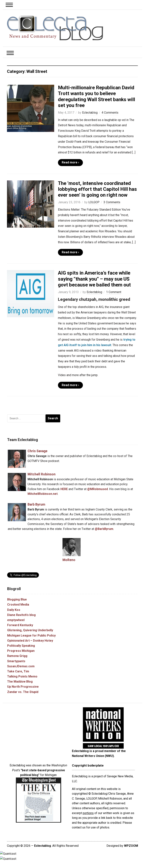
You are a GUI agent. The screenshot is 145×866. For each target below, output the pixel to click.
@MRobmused (97, 489)
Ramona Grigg (17, 656)
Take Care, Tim (18, 671)
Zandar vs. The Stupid (22, 692)
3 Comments (111, 202)
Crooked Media (18, 604)
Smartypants (16, 661)
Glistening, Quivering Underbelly (30, 630)
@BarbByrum (104, 529)
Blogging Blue (17, 599)
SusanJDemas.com (21, 666)
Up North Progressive (23, 686)
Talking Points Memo (22, 676)
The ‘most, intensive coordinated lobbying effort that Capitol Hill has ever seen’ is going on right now (97, 189)
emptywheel (16, 620)
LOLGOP (93, 202)
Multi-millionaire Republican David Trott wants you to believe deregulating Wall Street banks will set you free (96, 96)
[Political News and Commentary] (55, 28)
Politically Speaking (21, 645)
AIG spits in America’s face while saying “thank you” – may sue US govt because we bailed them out (94, 278)
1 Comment (113, 292)
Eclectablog (90, 112)
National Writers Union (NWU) (93, 756)
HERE (64, 489)
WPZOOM (131, 846)
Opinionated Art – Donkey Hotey (30, 640)
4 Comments (110, 112)
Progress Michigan (21, 651)
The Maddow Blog (20, 681)
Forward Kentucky (20, 625)
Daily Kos (13, 610)
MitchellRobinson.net (43, 494)
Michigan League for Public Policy (31, 635)
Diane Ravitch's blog (21, 615)
